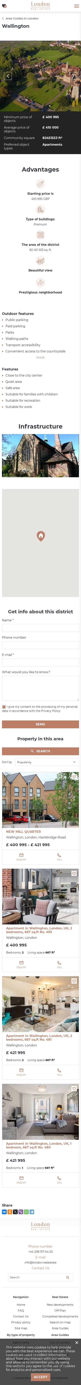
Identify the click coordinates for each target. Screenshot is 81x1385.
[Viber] (20, 1211)
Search (43, 751)
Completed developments (60, 1316)
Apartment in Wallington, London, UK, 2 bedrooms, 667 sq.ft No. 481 (39, 1037)
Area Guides (60, 1328)
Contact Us (21, 1316)
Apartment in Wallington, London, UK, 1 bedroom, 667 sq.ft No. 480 (38, 1145)
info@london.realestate (40, 1262)
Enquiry (21, 859)
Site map (21, 1328)
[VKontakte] (4, 1211)
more (40, 357)
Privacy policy (20, 1322)
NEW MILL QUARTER (23, 832)
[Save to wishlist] (74, 777)
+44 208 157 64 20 (40, 1251)
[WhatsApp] (26, 1211)
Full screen (40, 76)
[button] (40, 536)
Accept (40, 1377)
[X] (15, 1211)
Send (40, 724)
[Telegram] (31, 1211)
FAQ (21, 1310)
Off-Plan (60, 1310)
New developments (60, 1304)
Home (21, 1304)
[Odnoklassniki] (9, 1211)
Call (59, 859)
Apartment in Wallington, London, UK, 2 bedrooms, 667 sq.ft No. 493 (39, 930)
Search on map (60, 1322)
